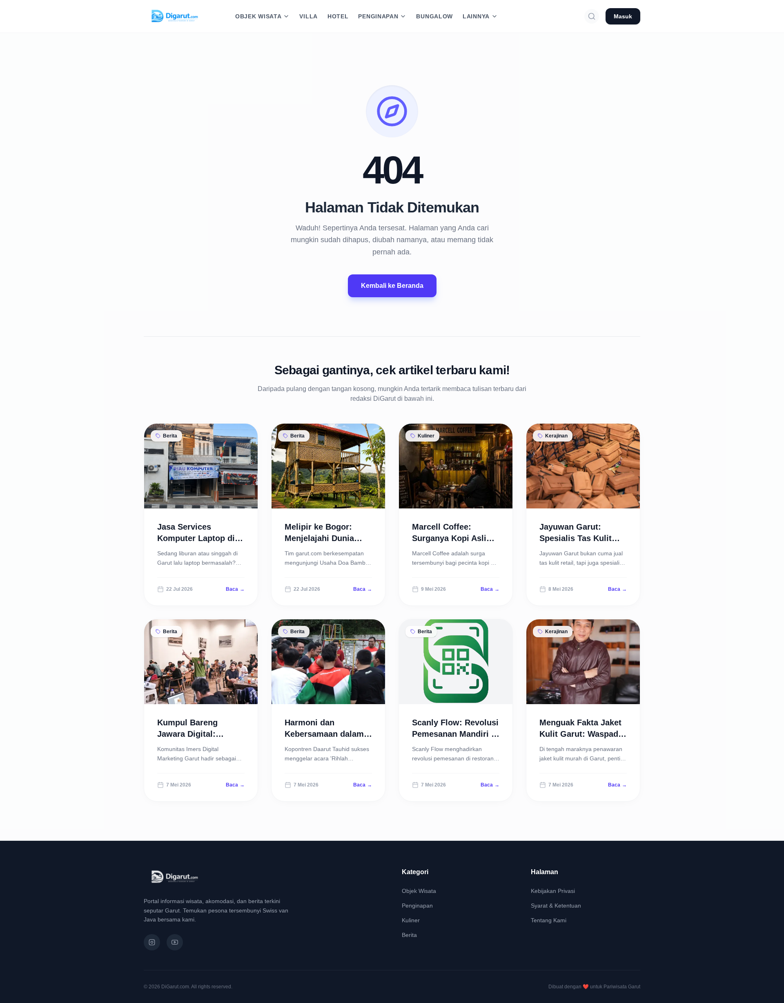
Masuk (623, 16)
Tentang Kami (548, 920)
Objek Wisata (419, 891)
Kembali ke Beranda (392, 285)
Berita (409, 935)
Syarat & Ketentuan (556, 905)
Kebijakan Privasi (553, 891)
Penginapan (417, 905)
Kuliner (411, 920)
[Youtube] (175, 942)
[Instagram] (152, 942)
